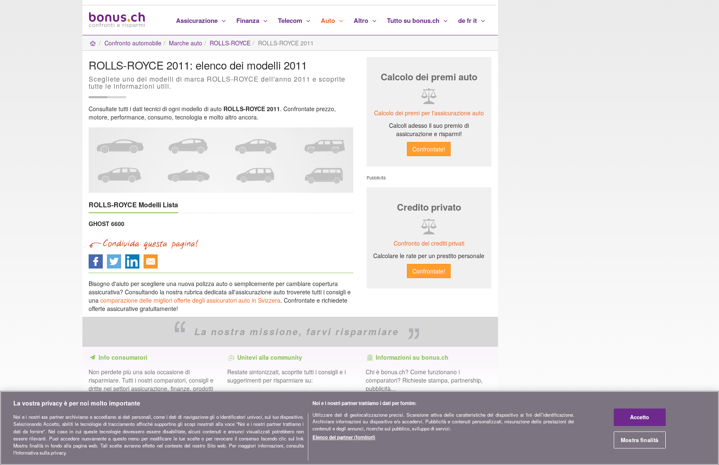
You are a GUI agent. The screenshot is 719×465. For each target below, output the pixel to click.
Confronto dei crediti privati (429, 243)
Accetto (640, 417)
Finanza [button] (248, 20)
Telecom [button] (291, 20)
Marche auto (185, 43)
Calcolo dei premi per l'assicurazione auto (429, 113)
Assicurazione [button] (197, 20)
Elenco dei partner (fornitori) (343, 436)
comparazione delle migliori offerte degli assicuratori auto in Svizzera (190, 300)
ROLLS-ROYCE (230, 43)
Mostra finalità (639, 440)
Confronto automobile (132, 43)
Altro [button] (362, 20)
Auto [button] (329, 20)
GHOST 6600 (106, 223)
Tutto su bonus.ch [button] (414, 20)
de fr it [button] (468, 20)
